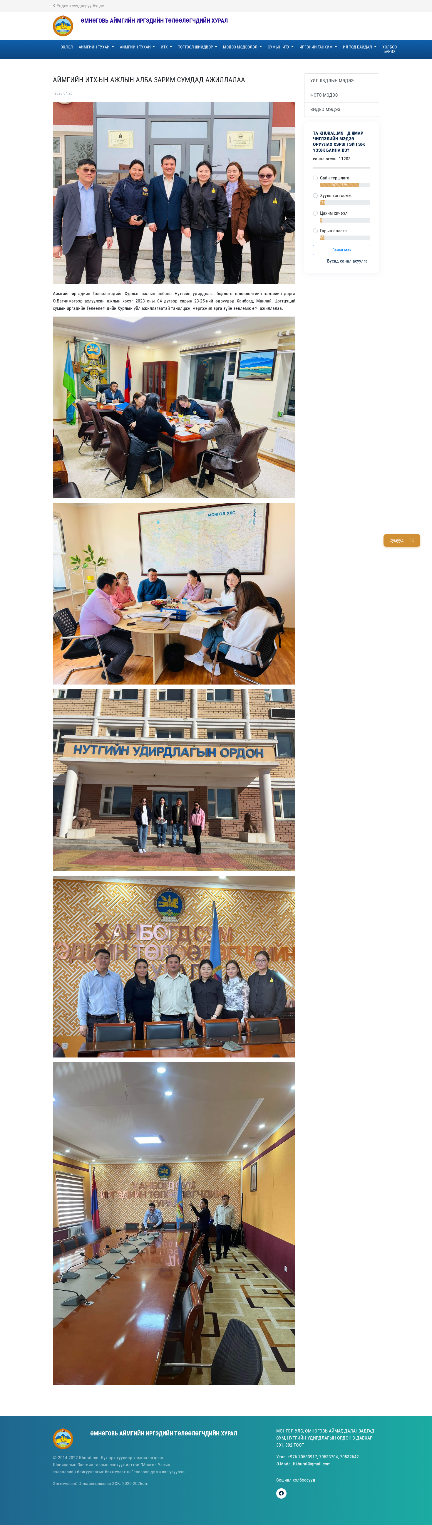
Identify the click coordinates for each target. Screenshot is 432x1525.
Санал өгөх (341, 250)
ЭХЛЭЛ (67, 47)
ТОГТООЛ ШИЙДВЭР (196, 47)
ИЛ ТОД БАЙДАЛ (358, 47)
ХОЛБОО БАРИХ (389, 49)
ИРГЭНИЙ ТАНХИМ (316, 47)
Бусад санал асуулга (348, 261)
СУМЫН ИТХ (279, 47)
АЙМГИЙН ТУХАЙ (94, 47)
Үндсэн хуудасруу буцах (80, 6)
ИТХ (165, 47)
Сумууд (401, 540)
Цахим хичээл (334, 213)
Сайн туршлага (334, 178)
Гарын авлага (333, 230)
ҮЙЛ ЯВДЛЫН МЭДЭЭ (332, 80)
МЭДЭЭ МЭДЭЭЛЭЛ (240, 47)
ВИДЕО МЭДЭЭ (325, 109)
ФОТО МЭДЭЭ (324, 95)
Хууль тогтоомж (336, 195)
